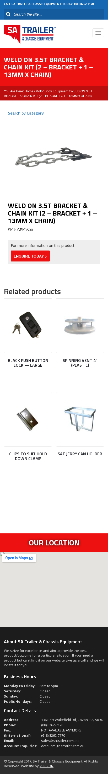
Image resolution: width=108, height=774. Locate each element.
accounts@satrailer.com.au (62, 745)
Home (29, 91)
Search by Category (26, 113)
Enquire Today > (30, 256)
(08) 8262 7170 (84, 4)
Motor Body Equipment (52, 91)
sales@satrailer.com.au (60, 740)
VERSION (46, 766)
